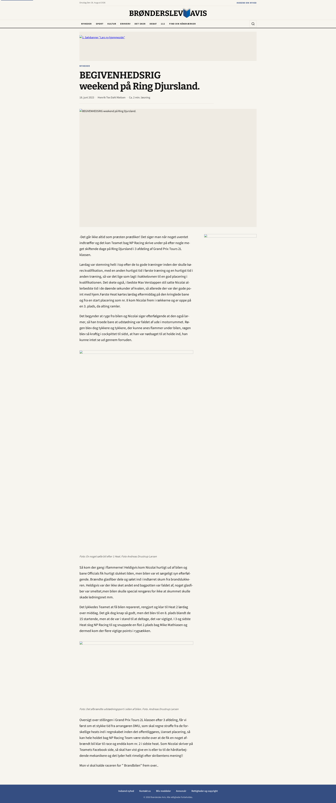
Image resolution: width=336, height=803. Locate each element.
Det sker (140, 23)
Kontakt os (145, 791)
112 (163, 23)
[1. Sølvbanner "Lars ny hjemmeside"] (168, 46)
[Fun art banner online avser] (230, 286)
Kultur (111, 23)
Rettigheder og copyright (204, 791)
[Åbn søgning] (253, 23)
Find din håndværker (182, 23)
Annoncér (181, 791)
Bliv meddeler (163, 791)
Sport (99, 23)
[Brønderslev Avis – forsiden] (168, 13)
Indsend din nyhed (247, 2)
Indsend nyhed (126, 791)
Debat (153, 23)
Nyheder (86, 23)
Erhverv (125, 23)
